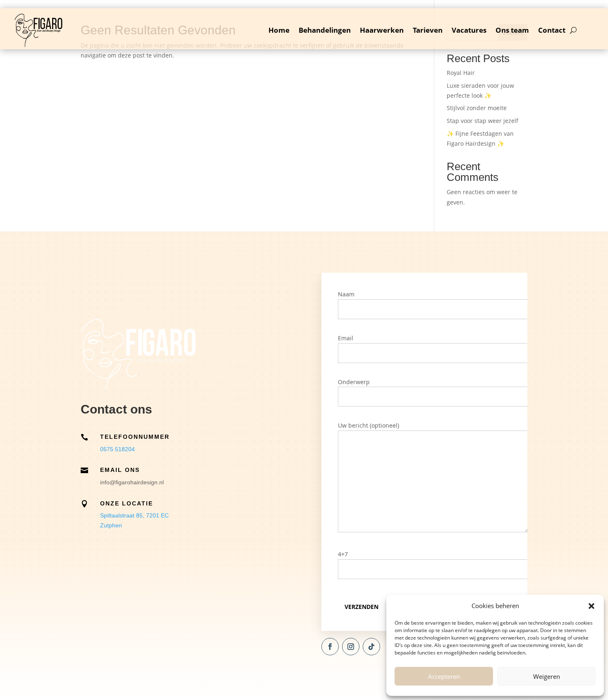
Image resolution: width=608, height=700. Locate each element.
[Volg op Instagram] (350, 646)
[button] (591, 606)
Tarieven (428, 30)
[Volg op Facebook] (330, 646)
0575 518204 (117, 449)
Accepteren (444, 676)
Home (279, 30)
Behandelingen (325, 30)
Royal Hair (461, 73)
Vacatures (469, 30)
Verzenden (361, 607)
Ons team (512, 30)
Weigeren (546, 676)
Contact (551, 30)
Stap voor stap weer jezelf (482, 121)
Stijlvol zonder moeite (477, 108)
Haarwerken (382, 30)
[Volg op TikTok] (371, 646)
